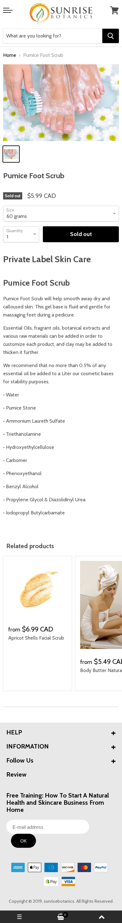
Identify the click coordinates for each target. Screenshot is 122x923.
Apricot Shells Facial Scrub (36, 638)
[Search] (110, 36)
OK (23, 840)
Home (9, 55)
